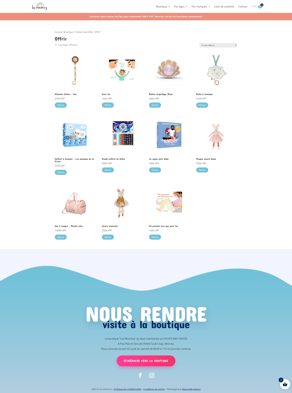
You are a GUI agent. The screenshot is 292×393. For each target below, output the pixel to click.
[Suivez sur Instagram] (152, 375)
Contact (242, 6)
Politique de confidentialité (127, 389)
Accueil (58, 31)
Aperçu (60, 104)
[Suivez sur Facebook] (140, 375)
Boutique (161, 6)
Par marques (199, 6)
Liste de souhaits (224, 6)
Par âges (179, 6)
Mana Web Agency (191, 389)
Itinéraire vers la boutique (146, 361)
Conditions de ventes (154, 389)
